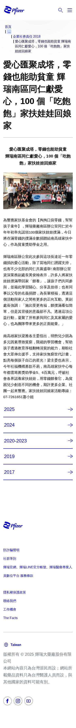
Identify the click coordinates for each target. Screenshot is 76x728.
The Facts (10, 618)
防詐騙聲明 (11, 550)
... (9, 31)
